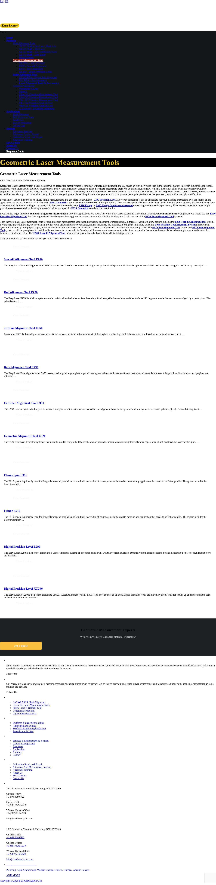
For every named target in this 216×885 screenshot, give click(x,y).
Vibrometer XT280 (28, 88)
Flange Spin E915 (15, 475)
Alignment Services (22, 131)
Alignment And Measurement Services (32, 767)
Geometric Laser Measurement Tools (31, 705)
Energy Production (22, 123)
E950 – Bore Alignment (31, 69)
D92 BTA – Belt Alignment (33, 80)
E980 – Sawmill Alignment (32, 66)
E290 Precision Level (105, 199)
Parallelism (18, 120)
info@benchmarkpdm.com (19, 859)
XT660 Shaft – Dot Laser (32, 49)
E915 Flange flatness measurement (114, 205)
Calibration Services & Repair (28, 137)
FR (6, 1)
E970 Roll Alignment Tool (166, 227)
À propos (17, 752)
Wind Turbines (26, 57)
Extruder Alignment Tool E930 (24, 403)
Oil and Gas (19, 125)
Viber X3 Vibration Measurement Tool (38, 100)
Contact (16, 755)
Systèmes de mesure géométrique (29, 728)
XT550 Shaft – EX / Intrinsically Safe (38, 51)
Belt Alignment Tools (23, 117)
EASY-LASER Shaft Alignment (29, 702)
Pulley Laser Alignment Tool (27, 708)
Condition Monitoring (23, 86)
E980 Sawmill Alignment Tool (49, 233)
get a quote (21, 645)
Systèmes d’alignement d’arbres (28, 723)
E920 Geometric (58, 202)
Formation (18, 746)
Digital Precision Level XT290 (23, 588)
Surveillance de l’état (23, 731)
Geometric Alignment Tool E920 (25, 436)
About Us (17, 772)
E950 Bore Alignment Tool (159, 216)
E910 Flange (85, 205)
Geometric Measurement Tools (28, 60)
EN (1, 1)
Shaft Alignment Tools (24, 43)
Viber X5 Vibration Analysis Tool (36, 105)
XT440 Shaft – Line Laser (32, 54)
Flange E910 (12, 510)
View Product (21, 246)
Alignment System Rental (25, 134)
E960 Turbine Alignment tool (190, 221)
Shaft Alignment (21, 114)
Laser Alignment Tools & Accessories (39, 83)
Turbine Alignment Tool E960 (23, 328)
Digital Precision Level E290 (22, 546)
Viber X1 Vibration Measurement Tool (38, 94)
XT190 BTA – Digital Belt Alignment (38, 77)
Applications (19, 749)
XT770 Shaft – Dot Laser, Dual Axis (37, 46)
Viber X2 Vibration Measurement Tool (38, 97)
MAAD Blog (19, 775)
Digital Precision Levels (25, 713)
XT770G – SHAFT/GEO (32, 63)
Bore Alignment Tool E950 (21, 367)
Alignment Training (22, 140)
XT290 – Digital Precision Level (35, 71)
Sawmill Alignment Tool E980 (23, 259)
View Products (24, 489)
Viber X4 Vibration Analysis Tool (36, 103)
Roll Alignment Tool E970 (21, 292)
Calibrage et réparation (24, 743)
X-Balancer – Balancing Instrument (36, 108)
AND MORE (13, 875)
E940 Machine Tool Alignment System (175, 224)
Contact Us (18, 778)
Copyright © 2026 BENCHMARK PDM (21, 880)
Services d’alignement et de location (31, 740)
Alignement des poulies (24, 725)
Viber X (23, 91)
